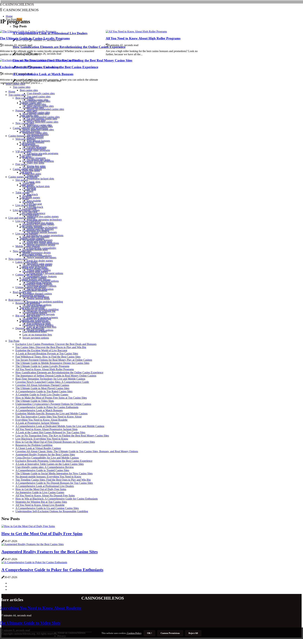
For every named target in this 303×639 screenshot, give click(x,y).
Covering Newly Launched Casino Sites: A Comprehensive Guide (52, 381)
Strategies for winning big (36, 318)
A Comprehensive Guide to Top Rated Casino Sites (43, 391)
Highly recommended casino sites (45, 109)
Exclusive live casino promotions (40, 243)
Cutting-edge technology (29, 274)
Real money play (22, 292)
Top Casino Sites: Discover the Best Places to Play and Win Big (50, 347)
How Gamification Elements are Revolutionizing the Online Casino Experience (59, 372)
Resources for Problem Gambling (33, 445)
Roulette (27, 195)
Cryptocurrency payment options (45, 273)
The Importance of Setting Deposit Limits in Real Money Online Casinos (55, 375)
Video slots (28, 183)
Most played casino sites (35, 113)
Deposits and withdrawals (29, 328)
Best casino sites (29, 90)
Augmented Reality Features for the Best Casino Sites (45, 454)
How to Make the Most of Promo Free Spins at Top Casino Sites (51, 397)
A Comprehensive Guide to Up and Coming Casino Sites (47, 508)
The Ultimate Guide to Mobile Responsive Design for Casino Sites (52, 362)
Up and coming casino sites (37, 126)
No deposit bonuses (33, 142)
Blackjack (32, 194)
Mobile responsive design (41, 244)
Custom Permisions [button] (170, 633)
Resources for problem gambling (45, 301)
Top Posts (13, 340)
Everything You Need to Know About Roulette (41, 419)
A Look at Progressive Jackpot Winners (37, 422)
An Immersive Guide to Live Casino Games (39, 492)
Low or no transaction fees (37, 334)
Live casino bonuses (26, 233)
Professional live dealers (35, 230)
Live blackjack (30, 214)
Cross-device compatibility (37, 255)
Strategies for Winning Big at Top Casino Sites (41, 501)
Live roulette (34, 200)
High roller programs (38, 150)
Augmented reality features (37, 284)
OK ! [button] (149, 633)
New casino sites (22, 251)
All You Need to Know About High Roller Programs (143, 38)
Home (11, 91)
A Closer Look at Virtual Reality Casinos (38, 448)
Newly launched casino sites (42, 121)
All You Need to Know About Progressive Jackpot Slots (46, 429)
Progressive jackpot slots (40, 178)
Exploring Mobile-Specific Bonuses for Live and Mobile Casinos (51, 413)
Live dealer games (30, 197)
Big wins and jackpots (27, 315)
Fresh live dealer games (40, 260)
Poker (30, 191)
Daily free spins (35, 162)
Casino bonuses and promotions (26, 135)
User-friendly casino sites (41, 93)
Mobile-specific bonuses (35, 236)
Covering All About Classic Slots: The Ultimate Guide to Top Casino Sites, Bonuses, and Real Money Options (76, 451)
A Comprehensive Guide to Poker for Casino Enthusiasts (46, 407)
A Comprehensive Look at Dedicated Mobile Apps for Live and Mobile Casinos (59, 426)
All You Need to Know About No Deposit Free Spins (45, 495)
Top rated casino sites (38, 96)
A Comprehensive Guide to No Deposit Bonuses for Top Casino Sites (54, 482)
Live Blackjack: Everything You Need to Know (41, 438)
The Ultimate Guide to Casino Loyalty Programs (42, 366)
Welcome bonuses (25, 138)
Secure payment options (35, 337)
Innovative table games (35, 271)
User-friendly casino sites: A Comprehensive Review (44, 467)
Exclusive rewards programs (42, 153)
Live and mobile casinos (21, 217)
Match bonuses (30, 145)
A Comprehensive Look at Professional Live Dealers (44, 486)
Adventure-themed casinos (37, 293)
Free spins (21, 164)
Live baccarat (29, 211)
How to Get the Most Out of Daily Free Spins (40, 489)
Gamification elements (34, 290)
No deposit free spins (34, 167)
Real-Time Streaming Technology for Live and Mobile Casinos (50, 378)
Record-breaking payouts (41, 314)
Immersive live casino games (43, 216)
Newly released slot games (41, 257)
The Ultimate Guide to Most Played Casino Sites (42, 388)
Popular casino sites (26, 110)
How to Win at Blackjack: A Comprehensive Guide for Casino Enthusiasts (56, 498)
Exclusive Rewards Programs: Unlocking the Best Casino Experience (53, 460)
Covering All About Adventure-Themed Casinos (42, 385)
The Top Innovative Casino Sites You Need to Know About (48, 416)
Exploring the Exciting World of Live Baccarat (41, 350)
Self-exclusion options (34, 312)
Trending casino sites (34, 120)
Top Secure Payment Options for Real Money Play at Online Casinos (53, 359)
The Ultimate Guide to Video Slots (34, 400)
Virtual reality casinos (34, 277)
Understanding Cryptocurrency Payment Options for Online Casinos (53, 404)
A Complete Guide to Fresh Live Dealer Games (41, 394)
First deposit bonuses (34, 148)
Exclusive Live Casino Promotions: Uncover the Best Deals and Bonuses (55, 344)
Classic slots (29, 189)
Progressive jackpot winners (37, 325)
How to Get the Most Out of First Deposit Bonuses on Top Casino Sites (55, 441)
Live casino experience (28, 220)
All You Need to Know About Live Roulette (40, 504)
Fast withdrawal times (34, 331)
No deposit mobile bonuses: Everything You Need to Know (48, 476)
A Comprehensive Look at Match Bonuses (39, 410)
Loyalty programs (32, 154)
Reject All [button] (193, 633)
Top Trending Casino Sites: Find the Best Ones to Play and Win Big (53, 479)
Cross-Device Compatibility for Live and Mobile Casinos (47, 457)
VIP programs (23, 151)
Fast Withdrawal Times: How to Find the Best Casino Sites (47, 356)
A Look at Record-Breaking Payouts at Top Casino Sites (46, 353)
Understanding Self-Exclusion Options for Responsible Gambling (51, 511)
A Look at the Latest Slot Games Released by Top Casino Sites (50, 432)
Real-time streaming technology (44, 219)
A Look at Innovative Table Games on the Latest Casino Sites (49, 463)
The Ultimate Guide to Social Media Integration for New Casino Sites (54, 473)
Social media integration (35, 296)
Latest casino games (26, 262)
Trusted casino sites (33, 107)
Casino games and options (22, 176)
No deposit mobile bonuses (42, 232)
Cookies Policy (133, 633)
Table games (22, 192)
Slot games (21, 179)
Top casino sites (17, 94)
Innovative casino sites (34, 132)
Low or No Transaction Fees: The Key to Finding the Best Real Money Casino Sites (62, 435)
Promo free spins (31, 173)
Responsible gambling (27, 303)
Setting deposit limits (38, 298)
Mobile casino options (27, 246)
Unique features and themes (30, 287)
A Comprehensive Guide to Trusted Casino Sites (42, 470)
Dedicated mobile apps (35, 249)
